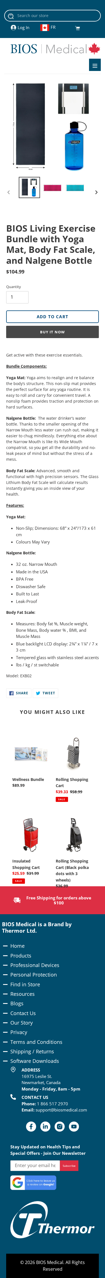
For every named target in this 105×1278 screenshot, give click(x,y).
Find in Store (25, 984)
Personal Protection (33, 974)
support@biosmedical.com (61, 1110)
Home (17, 945)
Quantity (13, 286)
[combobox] (52, 16)
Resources (22, 993)
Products (20, 955)
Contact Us (23, 1013)
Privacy (18, 1032)
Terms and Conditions (36, 1042)
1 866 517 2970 (52, 1103)
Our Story (21, 1022)
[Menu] (95, 65)
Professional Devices (34, 965)
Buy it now (52, 331)
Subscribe (69, 1166)
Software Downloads (34, 1061)
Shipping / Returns (32, 1051)
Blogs (17, 1003)
